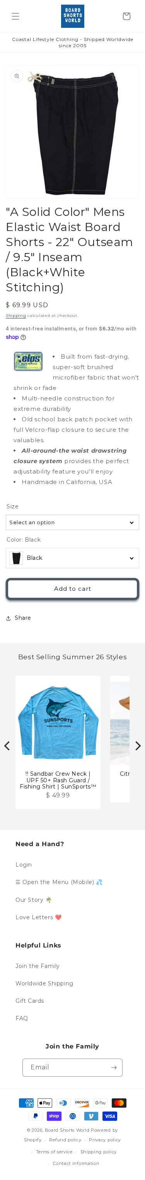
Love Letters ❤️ (38, 917)
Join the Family (37, 966)
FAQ (21, 1018)
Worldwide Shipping (44, 983)
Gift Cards (29, 1000)
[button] (15, 16)
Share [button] (23, 617)
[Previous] (7, 745)
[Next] (137, 745)
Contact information (76, 1163)
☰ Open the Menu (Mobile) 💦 (59, 882)
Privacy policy (105, 1139)
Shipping (16, 315)
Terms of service (54, 1151)
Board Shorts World (67, 1130)
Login (23, 864)
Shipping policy (98, 1151)
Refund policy (65, 1139)
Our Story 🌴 (33, 899)
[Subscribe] (113, 1068)
